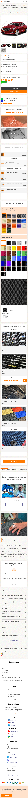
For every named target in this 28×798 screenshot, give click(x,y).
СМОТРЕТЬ (25, 380)
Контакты (4, 675)
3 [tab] (13, 500)
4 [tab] (15, 500)
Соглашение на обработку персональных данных (12, 681)
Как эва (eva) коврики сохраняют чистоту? (11, 612)
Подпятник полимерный (10, 423)
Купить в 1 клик (14, 88)
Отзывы (4, 668)
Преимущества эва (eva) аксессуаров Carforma (13, 602)
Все (8, 689)
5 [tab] (17, 500)
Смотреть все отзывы (14, 504)
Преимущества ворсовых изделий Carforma (12, 607)
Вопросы (12, 12)
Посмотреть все (14, 640)
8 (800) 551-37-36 (12, 747)
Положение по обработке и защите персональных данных (11, 678)
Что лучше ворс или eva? (13, 112)
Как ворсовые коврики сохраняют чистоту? (11, 617)
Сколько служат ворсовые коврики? (12, 598)
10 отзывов (11, 55)
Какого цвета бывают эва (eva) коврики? (11, 621)
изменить (13, 96)
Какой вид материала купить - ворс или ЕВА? (12, 631)
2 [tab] (11, 500)
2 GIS (11, 736)
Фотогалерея (5, 670)
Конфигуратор (14, 91)
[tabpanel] (14, 491)
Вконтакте (13, 720)
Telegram (12, 725)
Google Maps (13, 734)
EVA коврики (11, 692)
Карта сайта (11, 696)
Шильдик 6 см (7, 348)
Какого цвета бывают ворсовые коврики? (11, 626)
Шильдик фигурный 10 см (10, 370)
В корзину (14, 461)
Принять (6, 795)
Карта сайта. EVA (12, 699)
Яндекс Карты (14, 731)
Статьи (3, 666)
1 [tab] (9, 500)
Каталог (13, 686)
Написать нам (13, 757)
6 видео (4, 12)
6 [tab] (19, 500)
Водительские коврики (14, 694)
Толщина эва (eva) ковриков (10, 635)
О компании (5, 672)
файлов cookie (4, 791)
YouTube (12, 722)
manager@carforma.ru (13, 754)
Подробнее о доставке (6, 103)
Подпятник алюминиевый (10, 401)
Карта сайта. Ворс (12, 698)
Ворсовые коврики (12, 690)
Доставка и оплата (6, 665)
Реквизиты (5, 674)
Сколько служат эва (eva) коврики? (12, 595)
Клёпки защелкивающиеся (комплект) (14, 447)
